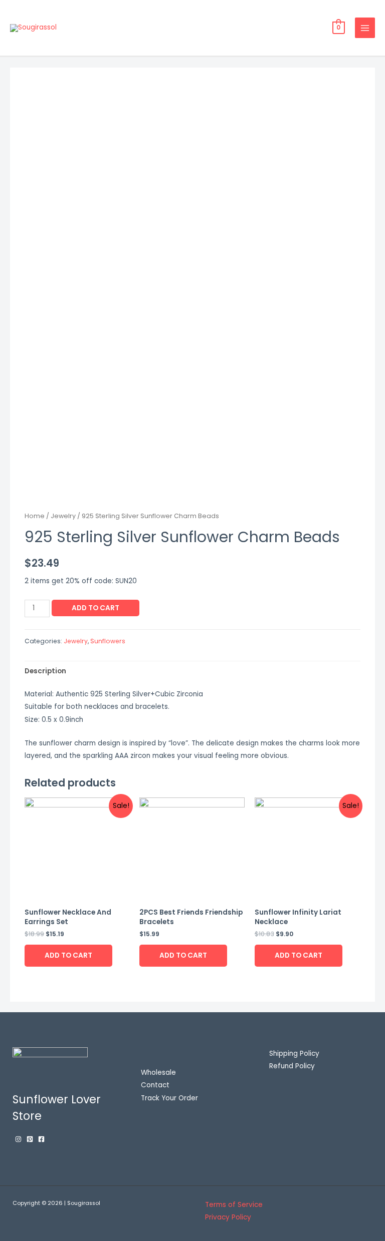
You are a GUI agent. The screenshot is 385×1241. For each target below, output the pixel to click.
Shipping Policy (294, 1053)
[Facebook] (41, 1139)
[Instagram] (18, 1139)
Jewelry (63, 516)
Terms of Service (234, 1204)
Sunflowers (107, 641)
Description (45, 671)
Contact (155, 1085)
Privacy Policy (228, 1217)
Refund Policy (292, 1066)
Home (35, 516)
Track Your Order (169, 1098)
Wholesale (158, 1072)
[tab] (45, 671)
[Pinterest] (30, 1139)
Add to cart (95, 608)
